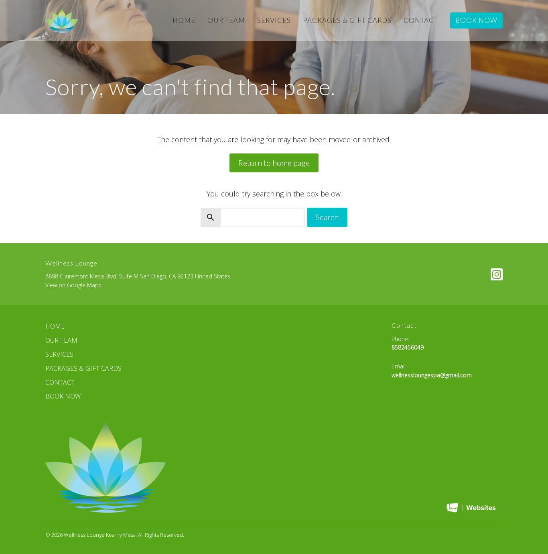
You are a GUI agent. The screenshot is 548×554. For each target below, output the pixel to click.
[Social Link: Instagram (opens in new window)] (497, 274)
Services (274, 20)
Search (327, 217)
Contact (421, 20)
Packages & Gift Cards (347, 20)
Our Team (226, 20)
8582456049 (408, 347)
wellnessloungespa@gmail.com (432, 375)
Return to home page (274, 163)
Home (184, 20)
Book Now (476, 20)
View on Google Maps (73, 285)
